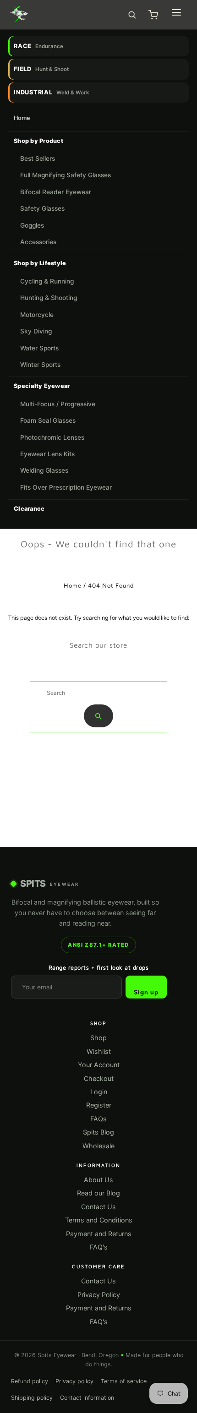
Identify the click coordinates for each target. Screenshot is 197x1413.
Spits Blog (98, 1132)
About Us (98, 1180)
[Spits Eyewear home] (18, 14)
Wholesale (98, 1146)
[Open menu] (176, 12)
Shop (98, 1038)
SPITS (49, 883)
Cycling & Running (47, 281)
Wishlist (99, 1051)
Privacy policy (74, 1381)
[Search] (132, 14)
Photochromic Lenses (52, 437)
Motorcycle (37, 314)
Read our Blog (98, 1193)
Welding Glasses (44, 470)
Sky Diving (36, 331)
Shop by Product (38, 140)
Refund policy (29, 1381)
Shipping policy (32, 1397)
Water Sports (39, 348)
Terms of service (124, 1381)
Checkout (99, 1078)
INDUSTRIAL (51, 92)
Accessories (38, 242)
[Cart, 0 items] (153, 14)
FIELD (41, 68)
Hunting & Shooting (48, 297)
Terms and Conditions (98, 1220)
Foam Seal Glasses (48, 420)
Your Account (99, 1065)
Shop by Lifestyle (40, 263)
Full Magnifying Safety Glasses (65, 175)
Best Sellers (37, 158)
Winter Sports (40, 364)
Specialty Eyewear (42, 385)
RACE (38, 46)
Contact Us (98, 1207)
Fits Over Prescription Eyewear (66, 487)
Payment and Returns (98, 1234)
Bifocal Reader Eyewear (55, 192)
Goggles (32, 225)
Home (22, 118)
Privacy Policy (98, 1294)
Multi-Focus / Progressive (57, 404)
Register (98, 1105)
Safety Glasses (42, 208)
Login (98, 1092)
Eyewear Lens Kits (47, 454)
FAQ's (99, 1247)
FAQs (98, 1119)
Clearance (29, 508)
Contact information (87, 1397)
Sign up (146, 992)
